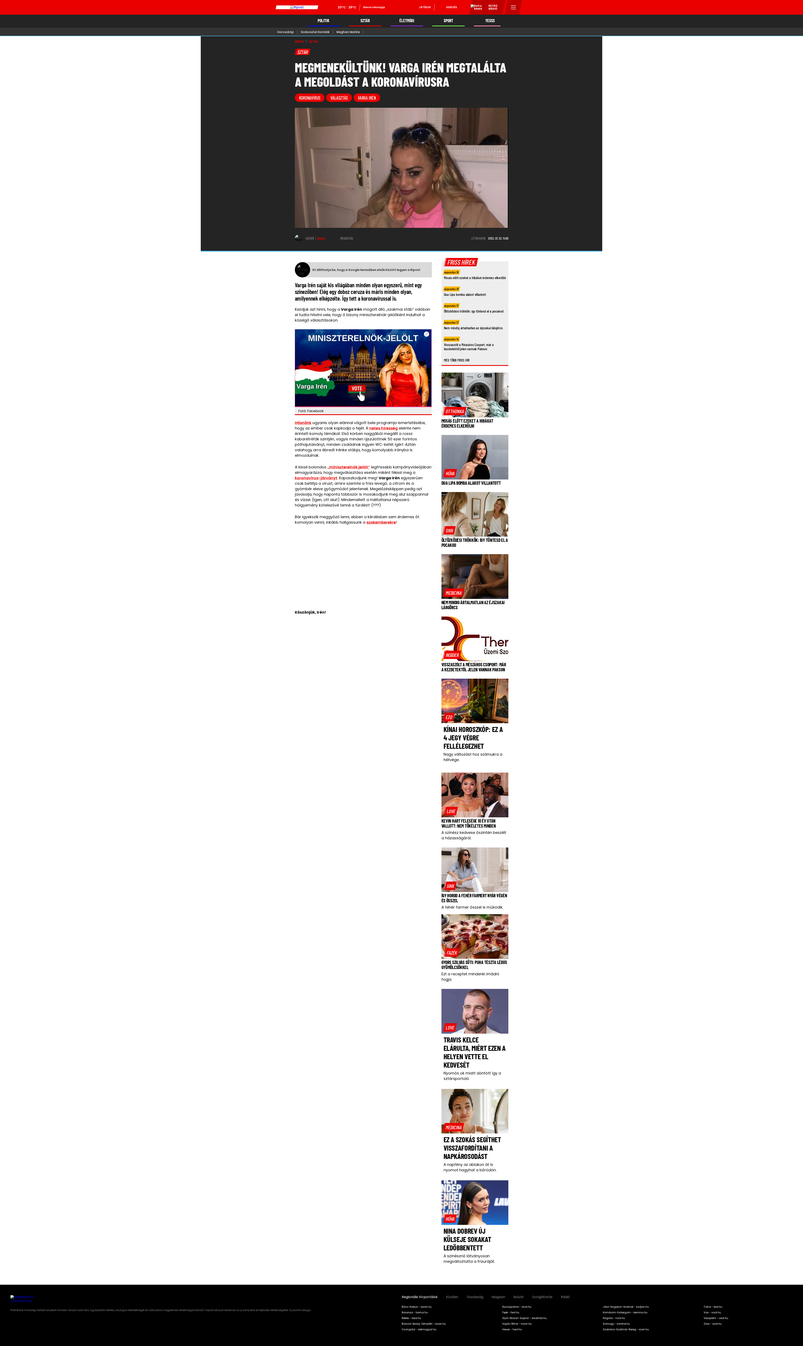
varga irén (367, 97)
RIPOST (299, 42)
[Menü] (513, 7)
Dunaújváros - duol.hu (516, 1307)
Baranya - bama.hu (415, 1312)
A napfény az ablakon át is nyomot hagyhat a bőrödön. (470, 1167)
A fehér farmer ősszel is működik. (472, 907)
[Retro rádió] (475, 8)
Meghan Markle (348, 32)
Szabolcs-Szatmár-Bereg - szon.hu (626, 1329)
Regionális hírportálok (420, 1297)
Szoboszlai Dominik (315, 32)
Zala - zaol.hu (713, 1323)
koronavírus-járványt (316, 478)
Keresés (451, 7)
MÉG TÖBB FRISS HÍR (457, 360)
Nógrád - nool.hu (614, 1318)
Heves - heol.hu (512, 1329)
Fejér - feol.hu (510, 1312)
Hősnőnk (303, 422)
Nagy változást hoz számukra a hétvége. (473, 757)
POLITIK (323, 20)
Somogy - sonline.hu (616, 1323)
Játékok (425, 7)
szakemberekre (381, 522)
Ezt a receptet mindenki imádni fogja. (470, 976)
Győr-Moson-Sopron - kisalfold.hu (524, 1318)
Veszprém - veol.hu (716, 1318)
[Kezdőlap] (297, 7)
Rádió (565, 1297)
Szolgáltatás (542, 1297)
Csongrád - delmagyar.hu (419, 1329)
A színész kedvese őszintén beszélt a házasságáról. (473, 835)
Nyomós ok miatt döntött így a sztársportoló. (472, 1075)
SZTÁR (365, 20)
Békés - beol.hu (411, 1318)
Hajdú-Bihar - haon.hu (517, 1323)
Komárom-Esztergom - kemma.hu (625, 1312)
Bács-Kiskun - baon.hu (417, 1307)
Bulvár (519, 1297)
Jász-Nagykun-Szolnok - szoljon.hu (626, 1307)
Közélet (452, 1297)
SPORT (448, 20)
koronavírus (310, 97)
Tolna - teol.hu (713, 1307)
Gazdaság (475, 1297)
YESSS (490, 20)
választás (339, 97)
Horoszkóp (285, 32)
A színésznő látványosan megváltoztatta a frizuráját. (469, 1258)
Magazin (498, 1297)
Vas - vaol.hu (712, 1312)
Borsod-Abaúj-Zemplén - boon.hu (424, 1323)
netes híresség (383, 428)
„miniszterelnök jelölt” (348, 467)
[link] (455, 411)
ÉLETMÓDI (406, 20)
